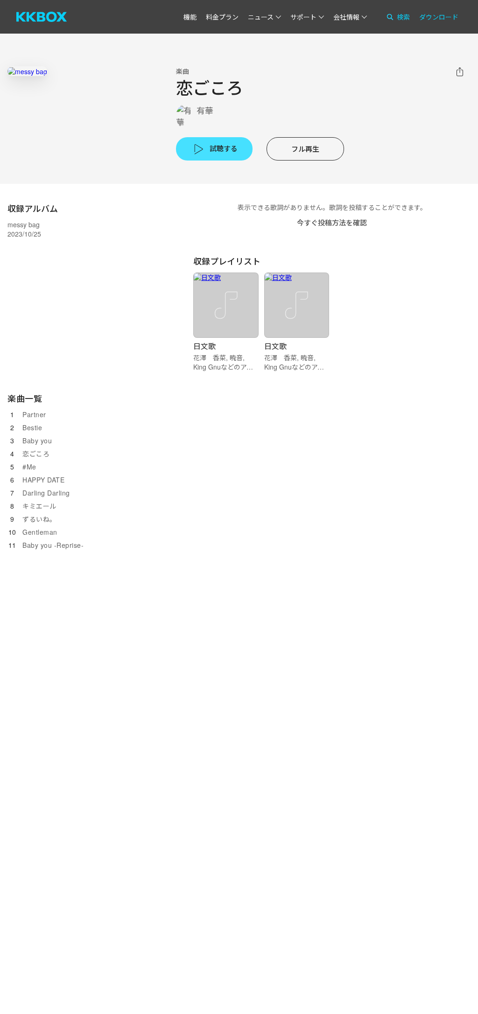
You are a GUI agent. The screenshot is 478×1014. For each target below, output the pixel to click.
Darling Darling (46, 492)
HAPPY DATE (43, 479)
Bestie (32, 427)
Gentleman (39, 532)
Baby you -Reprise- (53, 545)
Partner (34, 414)
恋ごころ (35, 453)
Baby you (37, 440)
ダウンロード (438, 16)
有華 (205, 110)
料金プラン (222, 16)
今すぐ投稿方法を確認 (332, 222)
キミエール (39, 505)
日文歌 (204, 346)
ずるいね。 (39, 519)
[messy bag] (27, 71)
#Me (29, 466)
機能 (190, 16)
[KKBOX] (41, 17)
